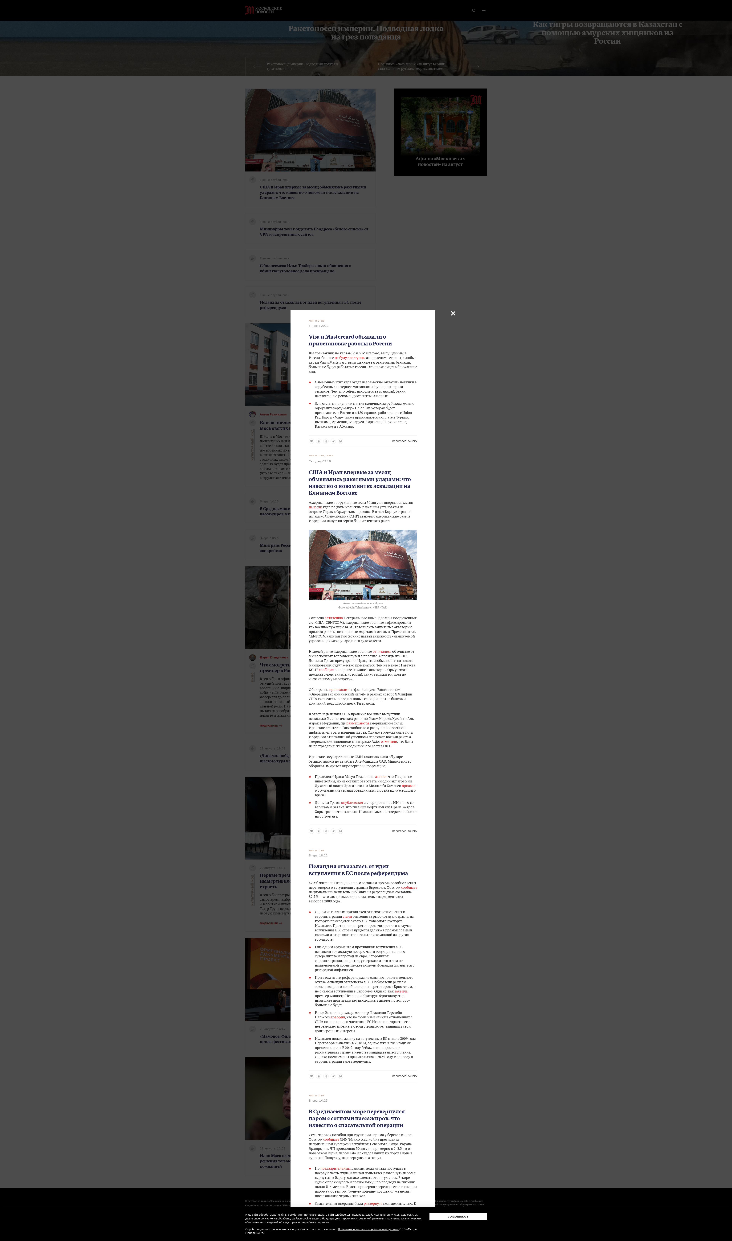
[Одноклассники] (318, 441)
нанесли (315, 507)
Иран (330, 455)
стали (348, 917)
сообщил (326, 670)
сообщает (409, 888)
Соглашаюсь (458, 1216)
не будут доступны (350, 358)
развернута (373, 1204)
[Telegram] (333, 441)
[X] (326, 441)
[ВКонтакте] (311, 441)
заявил (381, 777)
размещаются (357, 723)
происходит (339, 690)
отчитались (382, 652)
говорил (338, 1017)
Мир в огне (316, 321)
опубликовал (352, 803)
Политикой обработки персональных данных (368, 1229)
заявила (401, 991)
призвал (409, 786)
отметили (389, 742)
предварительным (336, 1169)
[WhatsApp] (340, 441)
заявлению (334, 618)
